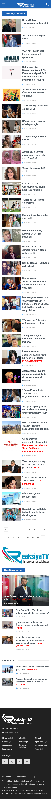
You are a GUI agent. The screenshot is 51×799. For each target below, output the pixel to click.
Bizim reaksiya (41, 745)
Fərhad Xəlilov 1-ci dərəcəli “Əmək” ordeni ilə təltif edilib (34, 250)
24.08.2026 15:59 (23, 688)
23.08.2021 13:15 (30, 328)
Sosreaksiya (7, 749)
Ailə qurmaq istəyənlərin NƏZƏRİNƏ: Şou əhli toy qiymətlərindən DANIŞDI (34, 409)
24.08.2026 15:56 (23, 673)
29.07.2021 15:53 (30, 366)
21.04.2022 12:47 (30, 62)
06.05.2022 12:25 (30, 28)
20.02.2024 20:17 (23, 616)
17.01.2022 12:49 (30, 144)
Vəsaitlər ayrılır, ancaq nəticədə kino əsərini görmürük (33, 464)
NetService (19, 794)
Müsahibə (22, 738)
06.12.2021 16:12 (30, 176)
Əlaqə (33, 777)
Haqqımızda (21, 777)
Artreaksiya (23, 742)
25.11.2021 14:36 (30, 241)
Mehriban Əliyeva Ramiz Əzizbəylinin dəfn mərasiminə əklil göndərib (35, 425)
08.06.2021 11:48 (30, 488)
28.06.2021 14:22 (30, 385)
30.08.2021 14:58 (30, 315)
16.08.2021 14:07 (30, 346)
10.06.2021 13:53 (30, 433)
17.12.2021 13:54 (30, 163)
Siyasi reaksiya (8, 738)
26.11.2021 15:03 (30, 207)
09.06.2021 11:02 (30, 456)
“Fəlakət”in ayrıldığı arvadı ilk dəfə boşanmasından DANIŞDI (35, 393)
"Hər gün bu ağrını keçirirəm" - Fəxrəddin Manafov (33, 338)
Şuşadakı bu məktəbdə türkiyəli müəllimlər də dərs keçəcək (34, 512)
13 (28, 538)
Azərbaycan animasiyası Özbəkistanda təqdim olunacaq (34, 92)
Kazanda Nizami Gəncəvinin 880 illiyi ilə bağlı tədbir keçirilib (33, 186)
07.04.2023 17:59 (23, 649)
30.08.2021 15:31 (30, 292)
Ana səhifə (6, 777)
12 (23, 538)
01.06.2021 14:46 (30, 501)
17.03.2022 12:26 (30, 113)
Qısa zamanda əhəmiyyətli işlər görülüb (35, 445)
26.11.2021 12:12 (30, 223)
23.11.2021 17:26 (30, 257)
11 (18, 538)
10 (13, 538)
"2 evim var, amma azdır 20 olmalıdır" (34, 480)
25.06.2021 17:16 (30, 401)
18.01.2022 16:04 (30, 129)
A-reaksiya (6, 742)
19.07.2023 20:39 (23, 631)
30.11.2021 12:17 (30, 194)
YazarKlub (39, 749)
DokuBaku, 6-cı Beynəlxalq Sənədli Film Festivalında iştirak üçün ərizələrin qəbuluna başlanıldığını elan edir (34, 73)
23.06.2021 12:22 (30, 417)
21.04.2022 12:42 (30, 84)
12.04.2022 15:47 (30, 100)
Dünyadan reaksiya (23, 746)
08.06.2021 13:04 (30, 472)
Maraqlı (38, 738)
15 (38, 538)
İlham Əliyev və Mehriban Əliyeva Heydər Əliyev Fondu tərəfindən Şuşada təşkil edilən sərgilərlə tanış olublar (35, 304)
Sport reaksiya (41, 742)
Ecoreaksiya (7, 745)
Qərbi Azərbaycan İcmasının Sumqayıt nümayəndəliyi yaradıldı (32, 625)
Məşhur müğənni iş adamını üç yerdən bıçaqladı (32, 233)
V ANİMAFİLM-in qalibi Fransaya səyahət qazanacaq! (33, 54)
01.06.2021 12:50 (30, 520)
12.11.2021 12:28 (30, 270)
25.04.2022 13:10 (30, 43)
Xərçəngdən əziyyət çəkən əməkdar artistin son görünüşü (34, 155)
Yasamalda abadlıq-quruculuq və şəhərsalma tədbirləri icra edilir (31, 681)
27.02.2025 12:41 (12, 603)
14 (33, 538)
